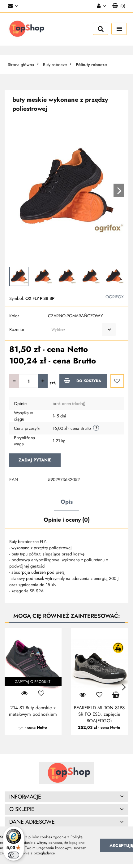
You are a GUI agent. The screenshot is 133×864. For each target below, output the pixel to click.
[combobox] (82, 329)
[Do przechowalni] (117, 381)
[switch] (13, 855)
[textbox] (76, 329)
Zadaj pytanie (35, 460)
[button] (66, 797)
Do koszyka (88, 381)
